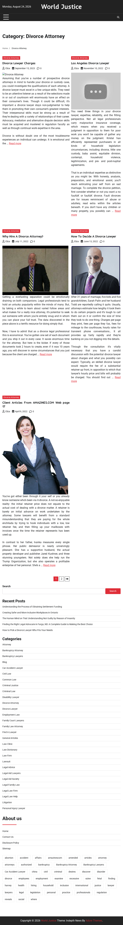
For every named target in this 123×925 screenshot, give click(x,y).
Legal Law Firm (10, 790)
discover (86, 871)
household (48, 885)
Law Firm (7, 755)
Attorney (6, 644)
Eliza (7, 68)
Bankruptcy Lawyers (12, 656)
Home (5, 831)
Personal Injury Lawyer (13, 808)
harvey (8, 885)
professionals (83, 892)
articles (88, 858)
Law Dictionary (9, 749)
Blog (4, 662)
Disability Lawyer (10, 697)
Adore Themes (94, 920)
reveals (8, 899)
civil (46, 871)
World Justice (61, 6)
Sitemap (6, 848)
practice (66, 892)
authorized (26, 864)
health (21, 885)
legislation (35, 892)
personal (51, 892)
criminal (58, 871)
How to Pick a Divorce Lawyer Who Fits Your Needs (27, 630)
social (21, 899)
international (81, 885)
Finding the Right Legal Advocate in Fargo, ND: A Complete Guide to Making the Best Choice (47, 624)
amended (73, 858)
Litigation (7, 802)
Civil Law (6, 673)
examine (59, 878)
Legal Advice (8, 767)
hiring (34, 885)
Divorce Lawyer (10, 709)
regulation (102, 892)
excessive (74, 878)
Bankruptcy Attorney (12, 650)
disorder (101, 871)
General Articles (10, 738)
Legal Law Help (10, 796)
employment (42, 878)
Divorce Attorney (11, 58)
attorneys (9, 864)
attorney (102, 858)
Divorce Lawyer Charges (18, 63)
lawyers (8, 892)
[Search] (118, 17)
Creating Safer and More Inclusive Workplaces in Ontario (30, 612)
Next (67, 578)
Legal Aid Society (10, 779)
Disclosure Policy (10, 843)
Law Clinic (7, 744)
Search (6, 586)
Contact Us (7, 837)
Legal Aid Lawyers (11, 773)
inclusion (64, 885)
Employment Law (11, 714)
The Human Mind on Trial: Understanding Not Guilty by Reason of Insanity (38, 618)
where (34, 899)
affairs (38, 858)
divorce (8, 878)
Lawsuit (6, 761)
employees (24, 878)
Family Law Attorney (12, 726)
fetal (99, 878)
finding (111, 878)
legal (21, 892)
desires (72, 871)
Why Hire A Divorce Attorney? (22, 236)
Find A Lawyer (9, 732)
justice (98, 885)
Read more (15, 143)
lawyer (111, 885)
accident (24, 858)
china (34, 871)
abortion (9, 858)
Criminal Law (8, 691)
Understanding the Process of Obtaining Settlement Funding (32, 606)
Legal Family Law (11, 785)
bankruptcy (44, 864)
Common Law (9, 679)
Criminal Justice (10, 685)
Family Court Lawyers (13, 720)
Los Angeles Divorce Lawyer (90, 63)
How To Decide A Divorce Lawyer (93, 236)
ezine (88, 878)
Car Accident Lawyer (12, 668)
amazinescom (55, 858)
